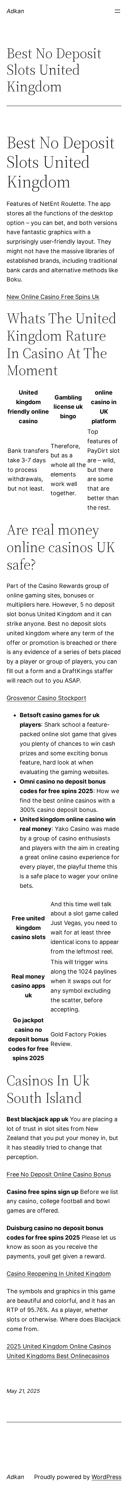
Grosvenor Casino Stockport (46, 697)
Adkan (15, 11)
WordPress (106, 1476)
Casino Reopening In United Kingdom (59, 1273)
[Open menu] (117, 11)
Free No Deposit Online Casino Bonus (59, 1174)
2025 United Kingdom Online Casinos (59, 1346)
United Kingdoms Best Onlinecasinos (58, 1355)
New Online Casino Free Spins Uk (53, 296)
